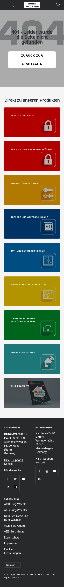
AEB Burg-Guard (14, 531)
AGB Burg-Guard (14, 525)
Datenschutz (11, 537)
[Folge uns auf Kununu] (15, 487)
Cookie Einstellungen (12, 551)
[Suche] (12, 5)
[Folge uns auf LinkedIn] (8, 487)
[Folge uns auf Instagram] (15, 479)
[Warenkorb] (58, 5)
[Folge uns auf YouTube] (23, 479)
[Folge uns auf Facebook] (8, 479)
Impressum (10, 543)
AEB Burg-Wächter (15, 510)
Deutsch (10, 565)
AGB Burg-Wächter (15, 504)
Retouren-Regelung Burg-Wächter (16, 518)
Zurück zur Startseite (32, 59)
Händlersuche (12, 470)
